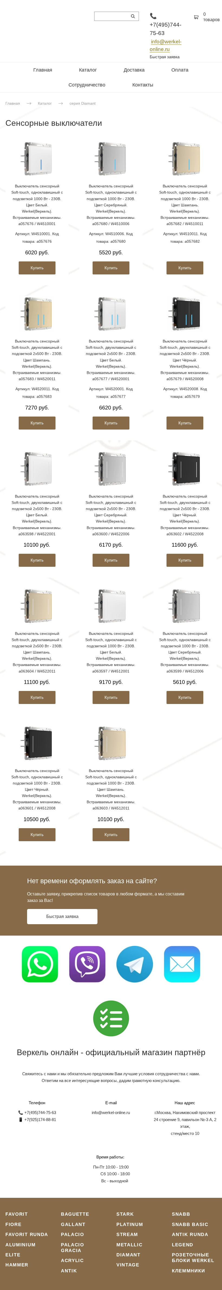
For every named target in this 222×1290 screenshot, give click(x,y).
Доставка (134, 70)
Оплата (179, 70)
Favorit (16, 1214)
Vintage (127, 1264)
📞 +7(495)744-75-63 (165, 24)
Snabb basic (190, 1224)
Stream (127, 1234)
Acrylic (72, 1260)
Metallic (129, 1244)
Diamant (128, 1254)
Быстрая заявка (164, 57)
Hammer (16, 1264)
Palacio (72, 1234)
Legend (182, 1244)
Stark (125, 1214)
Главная (42, 70)
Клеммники (188, 1270)
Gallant (73, 1224)
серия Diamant (83, 103)
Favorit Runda (26, 1234)
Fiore (13, 1224)
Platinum (129, 1224)
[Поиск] (133, 16)
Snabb (181, 1214)
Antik (69, 1270)
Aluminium (20, 1244)
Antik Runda (190, 1234)
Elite (13, 1254)
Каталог (88, 70)
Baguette (75, 1214)
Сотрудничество (86, 85)
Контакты (142, 85)
